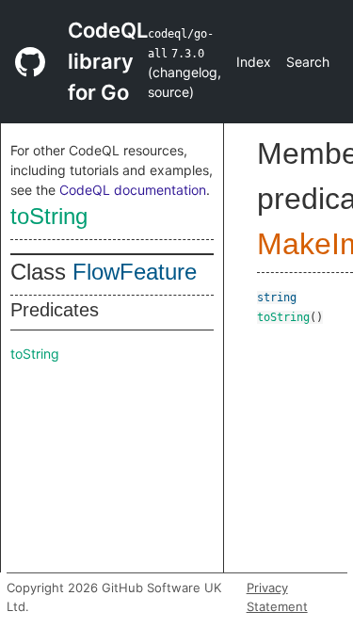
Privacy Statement (277, 597)
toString (49, 216)
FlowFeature (134, 271)
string (277, 297)
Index (253, 62)
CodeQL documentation (132, 190)
